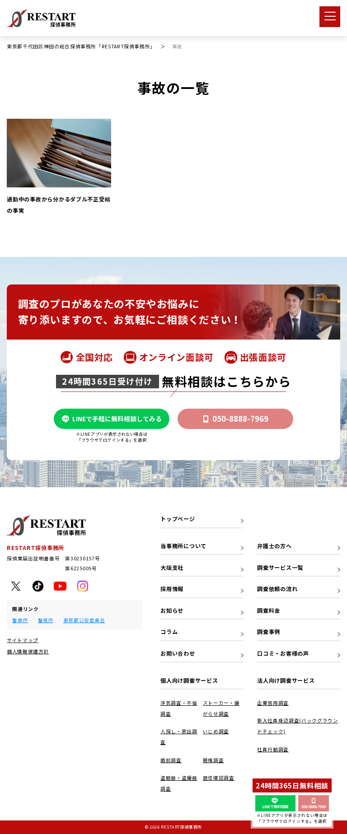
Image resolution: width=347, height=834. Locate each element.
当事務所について (183, 546)
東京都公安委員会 (84, 620)
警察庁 (20, 620)
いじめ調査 (216, 731)
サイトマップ (22, 640)
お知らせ (171, 610)
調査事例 (268, 632)
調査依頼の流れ (277, 589)
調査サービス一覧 (280, 568)
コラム (169, 632)
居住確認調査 (218, 777)
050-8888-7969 (240, 418)
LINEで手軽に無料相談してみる (117, 418)
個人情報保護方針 (28, 651)
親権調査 (213, 760)
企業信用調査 (273, 702)
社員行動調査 (273, 749)
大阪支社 (171, 568)
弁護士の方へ (274, 546)
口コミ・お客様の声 (283, 653)
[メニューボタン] (329, 16)
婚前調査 (171, 760)
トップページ (177, 519)
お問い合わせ (177, 653)
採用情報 (171, 589)
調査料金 (268, 610)
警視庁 (46, 620)
